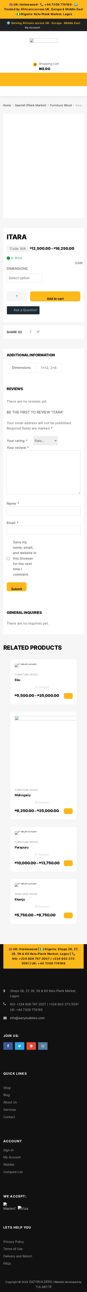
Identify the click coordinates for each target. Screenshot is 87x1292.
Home (7, 105)
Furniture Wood (61, 105)
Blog (6, 1095)
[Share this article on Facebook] (30, 332)
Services (9, 1109)
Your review (18, 447)
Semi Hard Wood (26, 894)
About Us (10, 1102)
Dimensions (17, 268)
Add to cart (55, 298)
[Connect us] (8, 1046)
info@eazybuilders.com (27, 1018)
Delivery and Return (17, 1256)
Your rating (17, 441)
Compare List (13, 1172)
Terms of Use (13, 1249)
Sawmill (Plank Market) (30, 105)
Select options (72, 697)
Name (13, 503)
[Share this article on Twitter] (38, 332)
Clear (78, 263)
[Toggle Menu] (81, 77)
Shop (7, 1088)
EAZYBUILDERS (40, 1282)
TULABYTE (43, 1287)
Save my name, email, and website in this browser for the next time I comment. (24, 558)
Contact (9, 1117)
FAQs (7, 1263)
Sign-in (8, 1150)
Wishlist (8, 1164)
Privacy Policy (13, 1242)
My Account (32, 27)
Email (13, 523)
